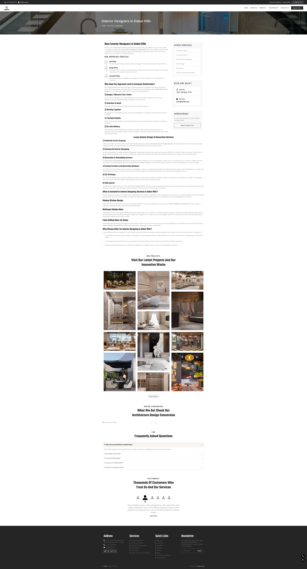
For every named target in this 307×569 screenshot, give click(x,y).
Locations (160, 545)
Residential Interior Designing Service (162, 144)
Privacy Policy (286, 2)
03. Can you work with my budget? (112, 458)
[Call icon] (303, 556)
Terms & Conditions (275, 2)
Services (262, 8)
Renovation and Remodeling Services (116, 161)
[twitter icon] (296, 2)
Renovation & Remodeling (184, 59)
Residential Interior (182, 50)
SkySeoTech (201, 566)
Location (110, 26)
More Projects (153, 396)
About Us (254, 8)
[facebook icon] (293, 2)
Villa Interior (180, 68)
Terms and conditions (163, 555)
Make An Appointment (187, 125)
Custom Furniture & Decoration (185, 72)
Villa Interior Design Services (136, 186)
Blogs (158, 553)
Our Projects (273, 8)
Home (246, 8)
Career (159, 550)
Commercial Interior (182, 55)
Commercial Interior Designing (126, 152)
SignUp (199, 551)
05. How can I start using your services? (114, 467)
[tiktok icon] (299, 2)
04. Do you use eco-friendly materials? (113, 463)
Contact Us (285, 8)
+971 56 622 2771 (11, 2)
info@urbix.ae (24, 2)
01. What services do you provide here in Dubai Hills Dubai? (118, 445)
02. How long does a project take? (112, 454)
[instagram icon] (302, 2)
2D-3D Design (180, 64)
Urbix (105, 566)
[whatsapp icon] (303, 560)
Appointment (297, 8)
